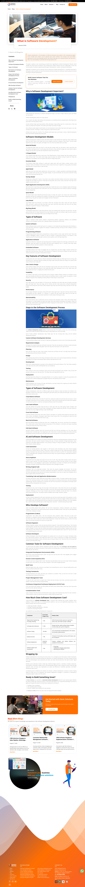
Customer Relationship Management (27, 875)
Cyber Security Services (42, 875)
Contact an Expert (69, 81)
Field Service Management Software (27, 868)
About (46, 4)
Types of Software (13, 67)
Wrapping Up (12, 96)
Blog (57, 4)
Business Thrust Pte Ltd (60, 870)
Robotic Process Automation (43, 877)
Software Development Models (16, 64)
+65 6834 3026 (73, 4)
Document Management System (26, 877)
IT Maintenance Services (42, 874)
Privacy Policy (12, 877)
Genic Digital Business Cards (43, 871)
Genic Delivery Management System (44, 868)
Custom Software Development (26, 871)
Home (41, 4)
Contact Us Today (32, 777)
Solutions (51, 4)
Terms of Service (13, 875)
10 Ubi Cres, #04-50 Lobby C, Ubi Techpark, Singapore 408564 (63, 872)
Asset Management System (25, 869)
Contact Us (62, 4)
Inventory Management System (26, 872)
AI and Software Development (16, 82)
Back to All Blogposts (16, 52)
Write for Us (12, 878)
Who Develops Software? (15, 85)
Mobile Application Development (44, 869)
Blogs (13, 9)
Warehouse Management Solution (27, 874)
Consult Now (51, 709)
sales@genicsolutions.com (63, 876)
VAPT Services (40, 872)
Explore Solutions (57, 81)
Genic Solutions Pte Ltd (60, 868)
